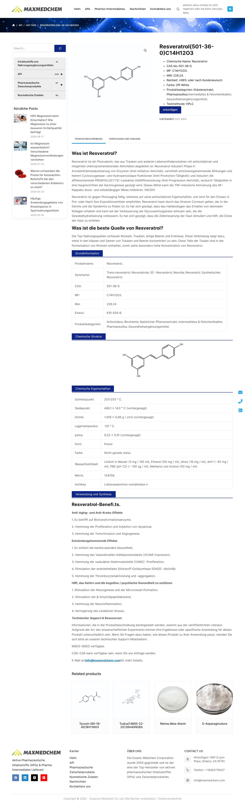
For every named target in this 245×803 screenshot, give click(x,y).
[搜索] (60, 48)
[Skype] (230, 9)
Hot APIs (181, 119)
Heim (73, 758)
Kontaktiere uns (80, 786)
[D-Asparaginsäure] (215, 699)
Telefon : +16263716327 (209, 770)
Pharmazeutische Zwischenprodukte (40, 84)
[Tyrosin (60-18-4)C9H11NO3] (90, 699)
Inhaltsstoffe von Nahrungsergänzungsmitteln (38, 63)
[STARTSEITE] (13, 25)
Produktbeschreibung (88, 138)
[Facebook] (15, 777)
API (40, 74)
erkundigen (170, 109)
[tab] (89, 138)
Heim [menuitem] (77, 9)
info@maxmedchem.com (209, 780)
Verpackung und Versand (124, 138)
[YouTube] (44, 777)
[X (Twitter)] (34, 777)
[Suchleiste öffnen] (178, 9)
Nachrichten (78, 781)
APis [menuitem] (87, 9)
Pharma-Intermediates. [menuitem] (110, 9)
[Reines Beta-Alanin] (173, 699)
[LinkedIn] (25, 777)
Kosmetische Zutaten (38, 95)
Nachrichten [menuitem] (138, 9)
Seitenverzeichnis (170, 798)
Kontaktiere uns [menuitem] (160, 9)
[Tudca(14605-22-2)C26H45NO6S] (131, 699)
